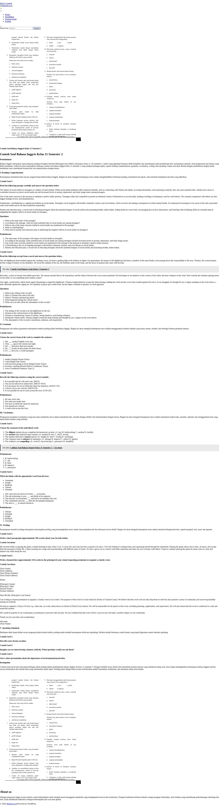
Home (7, 14)
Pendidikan (9, 17)
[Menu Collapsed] (1, 8)
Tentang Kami (10, 19)
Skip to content (6, 3)
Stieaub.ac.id (12, 804)
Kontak (8, 21)
